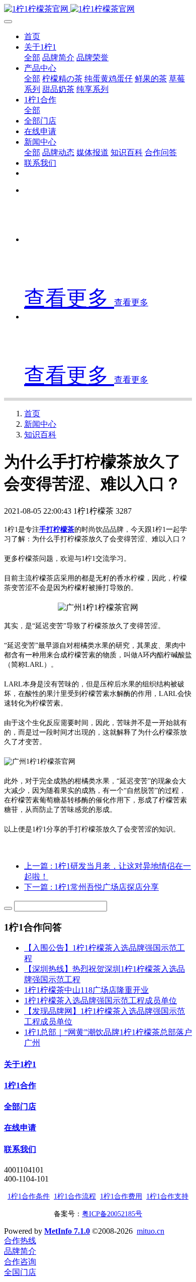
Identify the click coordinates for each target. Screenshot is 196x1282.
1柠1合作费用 (121, 1196)
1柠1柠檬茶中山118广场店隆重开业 (86, 990)
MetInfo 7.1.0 (67, 1231)
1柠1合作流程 (75, 1196)
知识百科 (40, 434)
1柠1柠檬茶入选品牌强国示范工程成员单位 (100, 1000)
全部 (32, 57)
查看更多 (69, 298)
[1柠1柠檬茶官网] (98, 9)
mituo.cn (150, 1231)
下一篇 (91, 887)
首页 (32, 36)
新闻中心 (40, 424)
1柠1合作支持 (167, 1196)
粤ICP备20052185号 (112, 1214)
